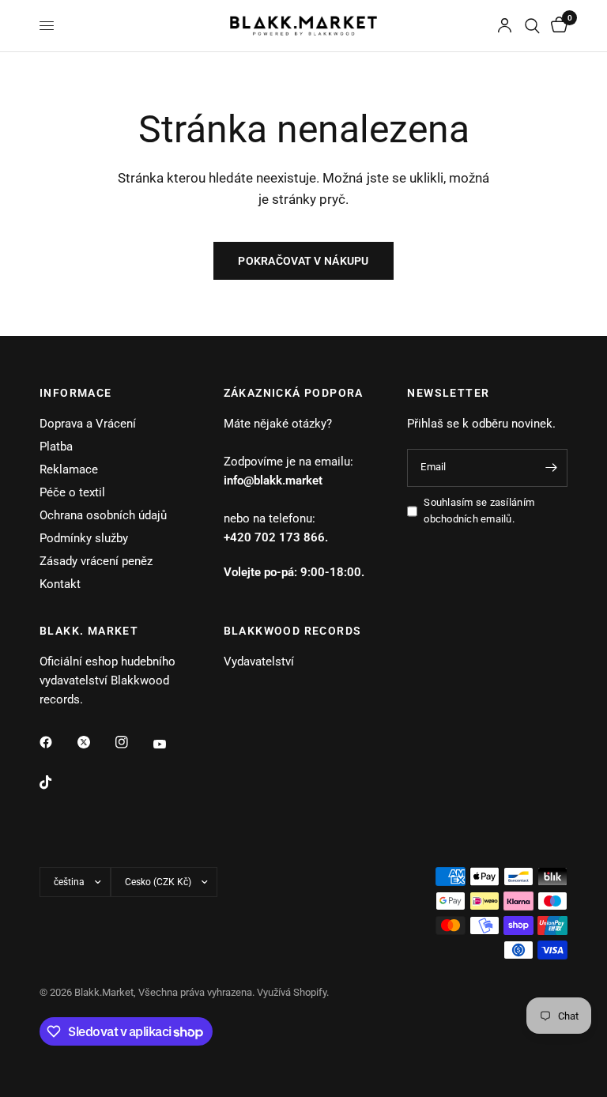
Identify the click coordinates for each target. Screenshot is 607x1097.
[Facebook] (57, 742)
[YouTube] (170, 743)
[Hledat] (532, 25)
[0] (556, 25)
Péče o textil (72, 492)
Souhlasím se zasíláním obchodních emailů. (479, 510)
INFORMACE (76, 392)
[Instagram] (132, 742)
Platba (56, 446)
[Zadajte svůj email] (551, 468)
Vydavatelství (259, 661)
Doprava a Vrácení (88, 424)
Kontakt (60, 584)
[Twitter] (94, 742)
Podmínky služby (84, 538)
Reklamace (69, 469)
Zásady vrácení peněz (96, 561)
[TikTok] (57, 782)
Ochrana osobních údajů (103, 515)
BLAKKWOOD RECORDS (293, 630)
